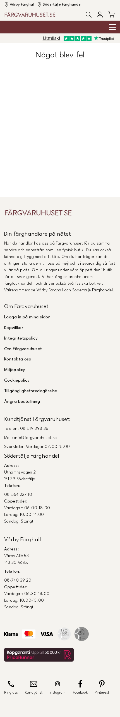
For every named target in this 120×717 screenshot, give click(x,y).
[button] (89, 15)
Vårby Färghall (22, 4)
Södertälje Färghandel (62, 4)
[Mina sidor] (100, 14)
